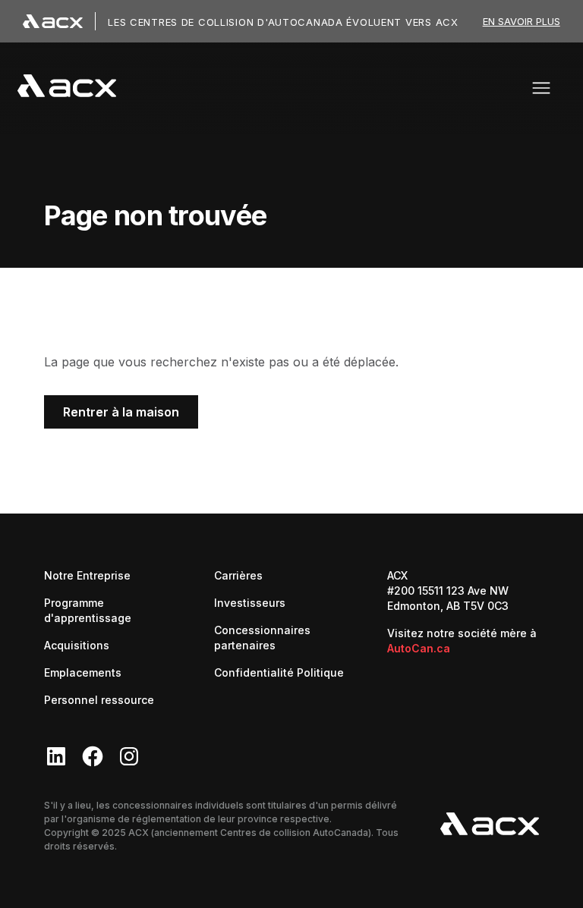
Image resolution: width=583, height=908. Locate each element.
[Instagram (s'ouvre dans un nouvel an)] (129, 756)
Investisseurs (249, 602)
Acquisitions (76, 645)
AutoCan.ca (418, 648)
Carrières (238, 575)
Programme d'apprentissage (87, 610)
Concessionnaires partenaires (287, 638)
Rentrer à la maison (121, 411)
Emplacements (82, 672)
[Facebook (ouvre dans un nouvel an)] (92, 756)
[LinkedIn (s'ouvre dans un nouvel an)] (56, 756)
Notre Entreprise (87, 575)
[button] (541, 88)
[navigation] (66, 88)
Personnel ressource (99, 699)
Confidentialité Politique (279, 672)
